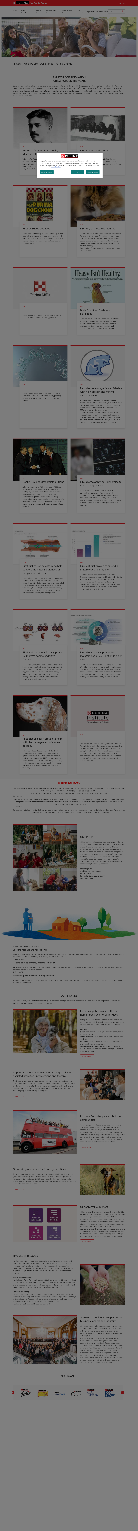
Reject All (77, 172)
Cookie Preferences (47, 172)
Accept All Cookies (92, 172)
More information (56, 167)
